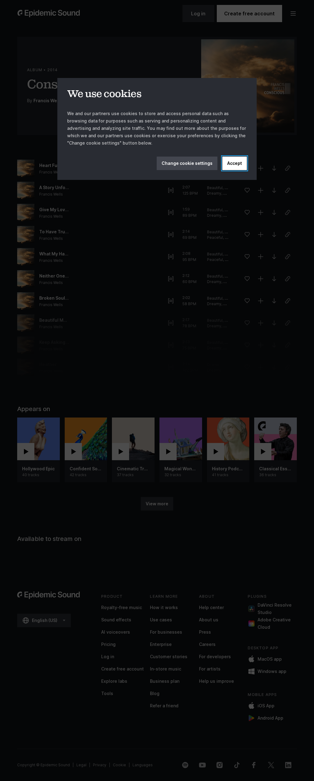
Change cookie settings (187, 163)
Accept (234, 163)
